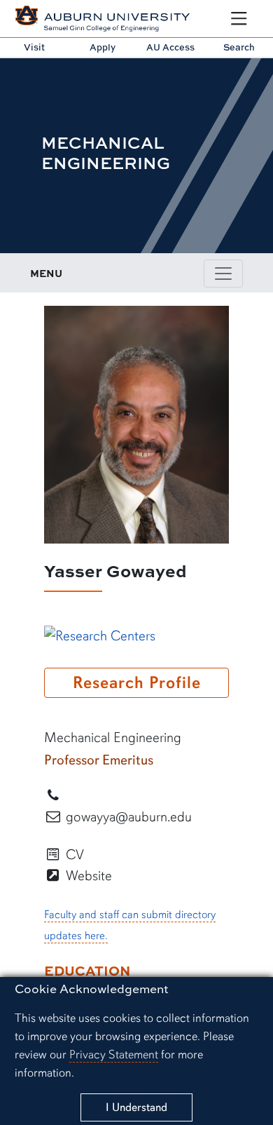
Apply (102, 47)
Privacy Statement (113, 1054)
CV (73, 854)
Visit (34, 47)
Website (87, 875)
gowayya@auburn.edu (127, 817)
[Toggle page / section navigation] (223, 274)
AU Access (170, 47)
